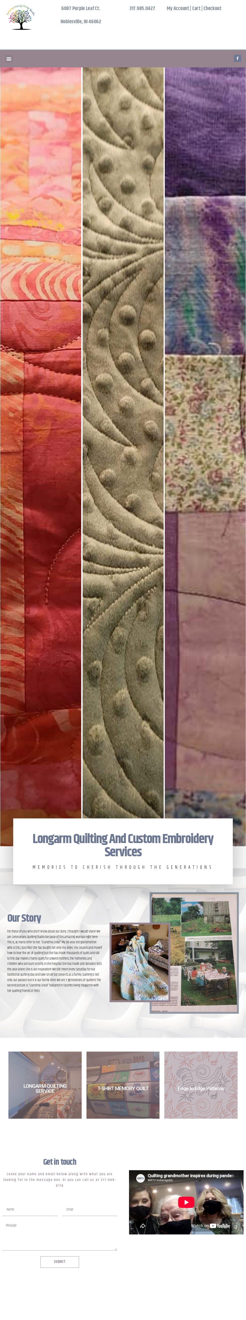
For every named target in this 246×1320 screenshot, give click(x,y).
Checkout (212, 9)
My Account (178, 9)
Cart (196, 9)
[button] (9, 59)
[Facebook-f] (237, 58)
